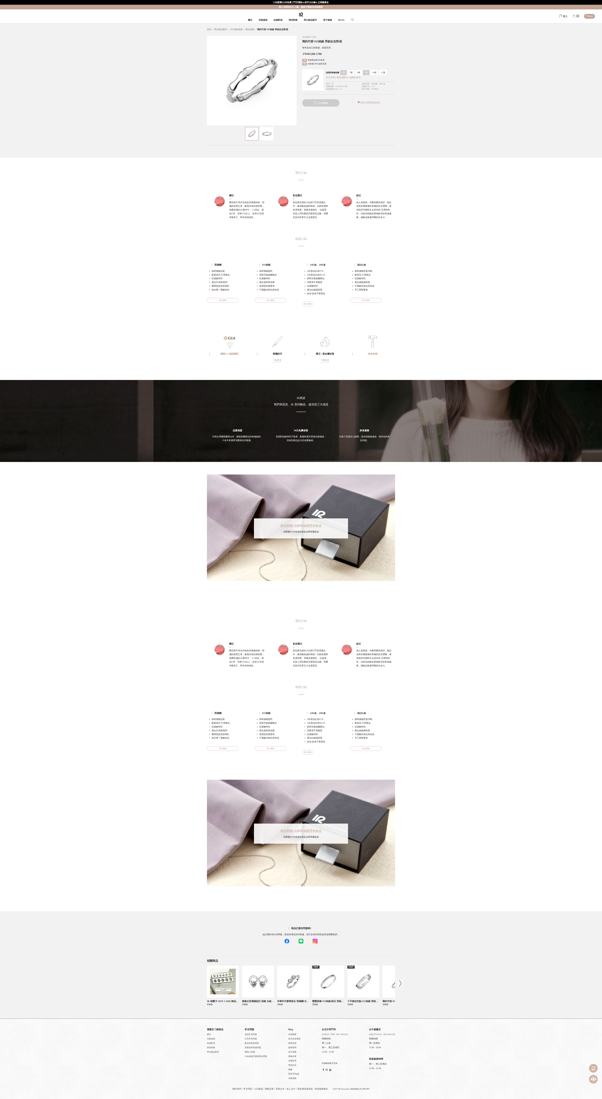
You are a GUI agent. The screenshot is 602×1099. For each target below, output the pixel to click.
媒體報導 (292, 1047)
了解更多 (277, 360)
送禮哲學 (292, 1060)
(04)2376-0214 (375, 1034)
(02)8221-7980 (328, 1034)
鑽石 (250, 20)
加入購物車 (322, 103)
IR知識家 (292, 1034)
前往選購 (223, 300)
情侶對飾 (293, 20)
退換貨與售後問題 (253, 1047)
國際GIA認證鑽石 (229, 354)
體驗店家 (292, 1056)
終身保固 (373, 354)
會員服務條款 (321, 1089)
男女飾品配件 (310, 20)
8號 (358, 72)
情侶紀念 (292, 1065)
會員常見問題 (251, 1034)
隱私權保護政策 (305, 1089)
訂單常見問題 (251, 1039)
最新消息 (292, 1043)
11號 (383, 72)
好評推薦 (292, 1052)
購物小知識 (250, 1052)
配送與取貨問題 (252, 1043)
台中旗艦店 (375, 1029)
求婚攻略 (292, 1078)
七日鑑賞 (258, 1089)
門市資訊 (589, 16)
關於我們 (236, 1089)
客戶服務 (327, 20)
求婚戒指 (263, 20)
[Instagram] (326, 1070)
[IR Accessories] (301, 14)
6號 (343, 72)
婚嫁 (290, 1069)
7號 (351, 72)
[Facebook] (323, 1070)
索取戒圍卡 (342, 77)
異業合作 (280, 1089)
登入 (565, 16)
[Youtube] (330, 1070)
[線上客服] (593, 1079)
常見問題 (247, 1089)
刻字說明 (330, 77)
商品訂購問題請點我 (370, 102)
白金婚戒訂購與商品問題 (256, 1056)
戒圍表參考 (355, 77)
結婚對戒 (278, 20)
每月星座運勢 (294, 1039)
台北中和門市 (329, 1029)
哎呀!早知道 (293, 1074)
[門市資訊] (593, 1068)
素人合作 (291, 1089)
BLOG (341, 20)
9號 (366, 72)
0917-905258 (342, 1034)
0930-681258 (389, 1034)
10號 (374, 72)
